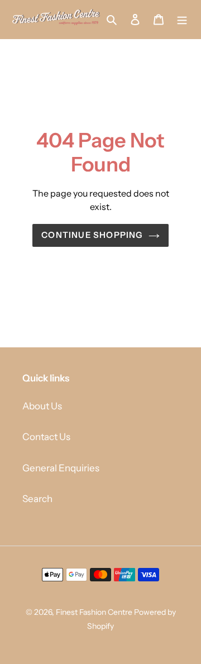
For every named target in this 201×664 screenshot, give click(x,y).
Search (37, 498)
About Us (42, 406)
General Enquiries (60, 468)
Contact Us (46, 436)
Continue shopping (91, 235)
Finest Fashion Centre (94, 612)
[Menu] (182, 19)
